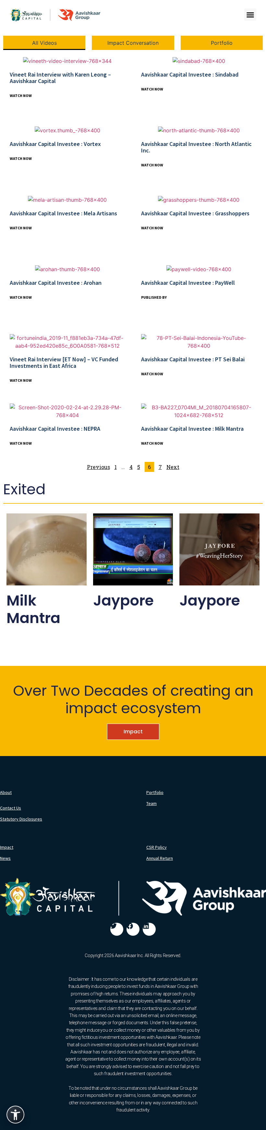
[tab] (44, 43)
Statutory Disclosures (21, 819)
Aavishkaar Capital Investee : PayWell (188, 282)
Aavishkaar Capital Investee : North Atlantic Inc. (196, 147)
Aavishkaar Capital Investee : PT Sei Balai (193, 359)
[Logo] (55, 15)
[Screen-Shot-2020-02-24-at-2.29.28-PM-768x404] (67, 411)
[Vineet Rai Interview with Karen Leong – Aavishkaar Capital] (67, 60)
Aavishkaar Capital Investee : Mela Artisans (63, 213)
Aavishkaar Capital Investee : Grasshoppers (195, 213)
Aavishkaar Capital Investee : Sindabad (189, 74)
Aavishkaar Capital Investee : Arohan (56, 282)
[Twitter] (116, 929)
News (5, 858)
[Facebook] (133, 929)
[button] (250, 14)
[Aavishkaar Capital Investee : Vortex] (67, 130)
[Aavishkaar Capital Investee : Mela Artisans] (67, 199)
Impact (133, 731)
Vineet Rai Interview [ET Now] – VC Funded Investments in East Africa (64, 362)
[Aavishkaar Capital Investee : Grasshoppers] (198, 199)
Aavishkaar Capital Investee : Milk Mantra (192, 428)
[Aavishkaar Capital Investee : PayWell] (198, 269)
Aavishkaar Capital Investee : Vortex (55, 144)
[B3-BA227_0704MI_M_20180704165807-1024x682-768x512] (198, 411)
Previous (98, 466)
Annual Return (159, 858)
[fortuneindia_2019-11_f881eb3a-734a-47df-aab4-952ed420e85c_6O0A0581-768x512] (67, 342)
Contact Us (10, 808)
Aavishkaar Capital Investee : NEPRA (55, 428)
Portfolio (154, 792)
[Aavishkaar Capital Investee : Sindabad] (199, 60)
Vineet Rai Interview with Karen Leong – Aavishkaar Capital (60, 78)
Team (151, 803)
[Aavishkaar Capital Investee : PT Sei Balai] (198, 342)
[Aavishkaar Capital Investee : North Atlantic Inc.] (199, 130)
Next (172, 466)
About (6, 792)
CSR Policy (156, 847)
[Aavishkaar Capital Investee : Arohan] (67, 269)
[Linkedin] (149, 929)
